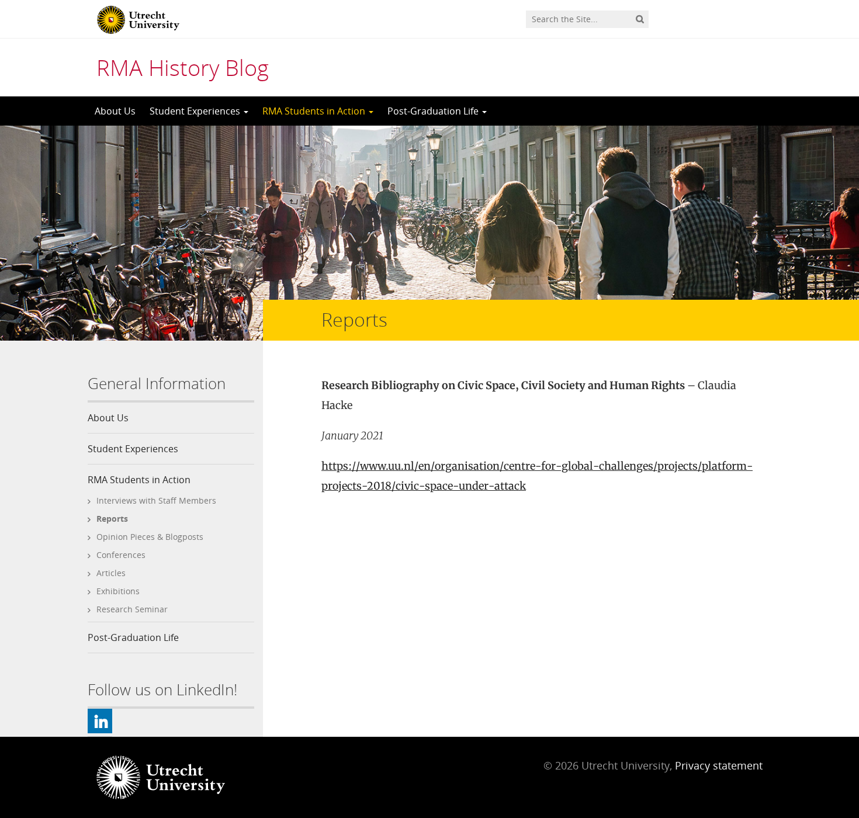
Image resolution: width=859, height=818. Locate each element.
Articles (111, 572)
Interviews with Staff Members (156, 500)
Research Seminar (132, 609)
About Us (115, 111)
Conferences (121, 554)
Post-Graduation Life (434, 111)
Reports (112, 518)
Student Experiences (196, 111)
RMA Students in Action (315, 111)
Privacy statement (719, 765)
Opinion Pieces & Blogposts (149, 536)
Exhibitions (118, 591)
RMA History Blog (182, 67)
